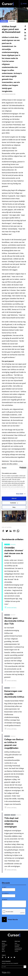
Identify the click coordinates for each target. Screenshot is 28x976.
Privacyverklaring (18, 948)
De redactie (17, 944)
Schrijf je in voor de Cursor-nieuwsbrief (10, 963)
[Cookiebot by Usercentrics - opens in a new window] (19, 468)
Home (16, 943)
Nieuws (3, 943)
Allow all (14, 498)
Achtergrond (4, 944)
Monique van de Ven (10, 94)
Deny (14, 507)
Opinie (3, 948)
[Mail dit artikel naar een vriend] (25, 35)
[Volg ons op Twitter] (9, 957)
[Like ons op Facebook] (6, 957)
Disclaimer (17, 946)
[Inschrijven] (25, 966)
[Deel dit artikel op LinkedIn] (25, 32)
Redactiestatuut (18, 949)
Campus (3, 946)
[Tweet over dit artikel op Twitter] (25, 29)
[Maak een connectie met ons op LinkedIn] (12, 957)
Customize (13, 502)
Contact (16, 951)
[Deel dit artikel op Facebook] (25, 26)
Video (3, 949)
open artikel (12, 607)
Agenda (3, 951)
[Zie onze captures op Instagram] (3, 957)
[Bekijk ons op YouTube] (15, 957)
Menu (25, 3)
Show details (19, 493)
